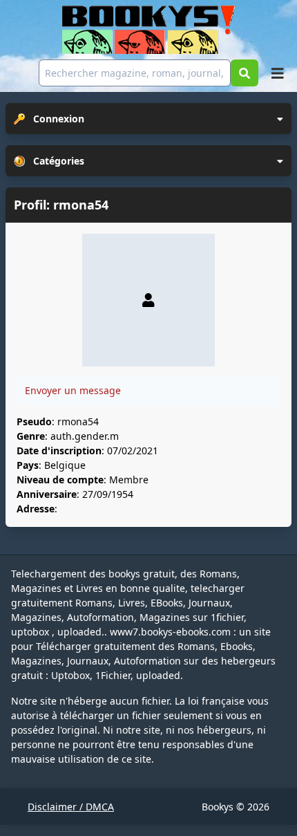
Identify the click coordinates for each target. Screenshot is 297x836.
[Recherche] (244, 72)
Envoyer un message (73, 390)
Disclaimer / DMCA (71, 806)
